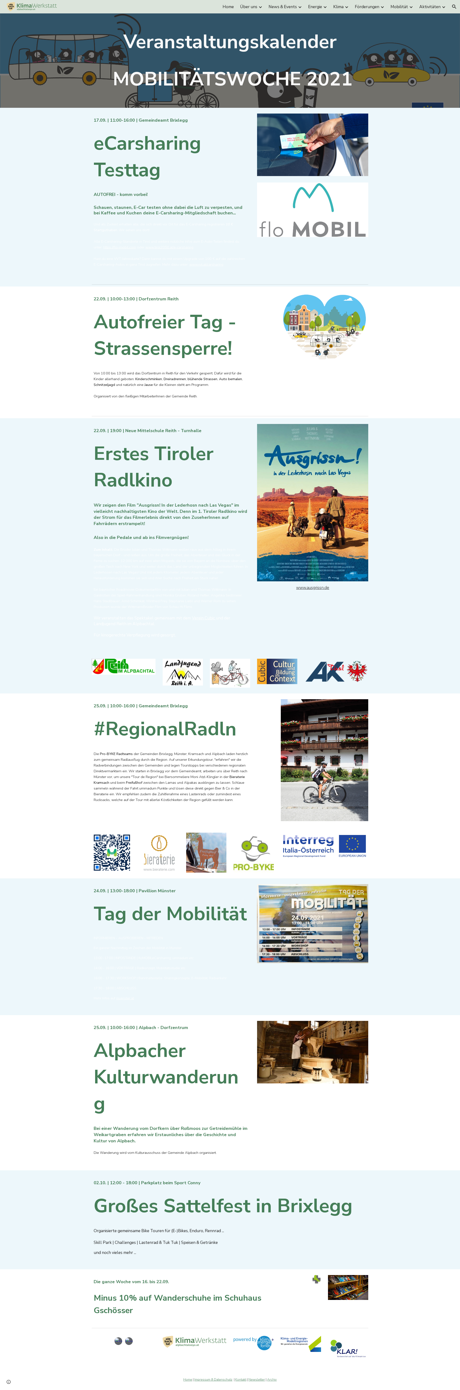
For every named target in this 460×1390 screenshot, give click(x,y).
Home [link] (228, 7)
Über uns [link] (248, 7)
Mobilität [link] (399, 7)
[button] (454, 6)
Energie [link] (315, 7)
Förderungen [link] (367, 7)
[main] (230, 60)
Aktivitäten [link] (430, 7)
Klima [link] (338, 7)
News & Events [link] (283, 7)
